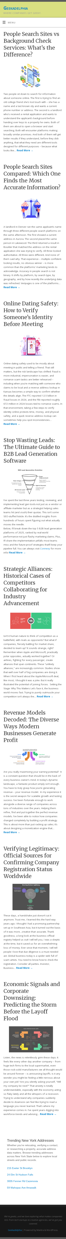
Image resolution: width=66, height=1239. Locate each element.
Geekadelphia (15, 8)
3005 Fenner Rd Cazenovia (22, 1181)
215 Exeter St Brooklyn (20, 1168)
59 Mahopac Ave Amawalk (21, 1187)
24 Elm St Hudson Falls (20, 1174)
